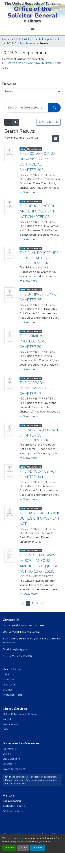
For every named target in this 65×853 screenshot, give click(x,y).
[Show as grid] (15, 122)
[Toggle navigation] (32, 29)
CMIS (6, 674)
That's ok (9, 847)
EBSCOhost (11, 759)
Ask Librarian (10, 724)
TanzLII (7, 719)
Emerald (9, 764)
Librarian (29, 780)
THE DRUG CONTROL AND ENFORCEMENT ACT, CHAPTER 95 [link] (37, 211)
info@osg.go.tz (19, 649)
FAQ (5, 729)
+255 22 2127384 (21, 656)
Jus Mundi (10, 748)
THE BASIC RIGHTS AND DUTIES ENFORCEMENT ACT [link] (40, 518)
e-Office (7, 689)
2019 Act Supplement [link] (20, 43)
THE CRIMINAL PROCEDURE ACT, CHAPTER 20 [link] (34, 341)
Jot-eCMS (8, 679)
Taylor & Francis (14, 769)
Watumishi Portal (13, 694)
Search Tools (50, 122)
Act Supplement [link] (49, 39)
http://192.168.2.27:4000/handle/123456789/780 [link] (32, 65)
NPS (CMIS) (9, 684)
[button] (54, 107)
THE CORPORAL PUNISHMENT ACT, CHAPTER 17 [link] (36, 388)
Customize (37, 847)
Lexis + (8, 754)
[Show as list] (8, 122)
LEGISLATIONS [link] (24, 39)
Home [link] (6, 39)
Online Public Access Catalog (20, 714)
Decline (23, 847)
